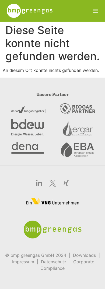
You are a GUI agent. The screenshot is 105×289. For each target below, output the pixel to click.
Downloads (84, 255)
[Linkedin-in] (39, 183)
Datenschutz (53, 261)
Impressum (23, 261)
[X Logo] (52, 183)
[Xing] (66, 183)
